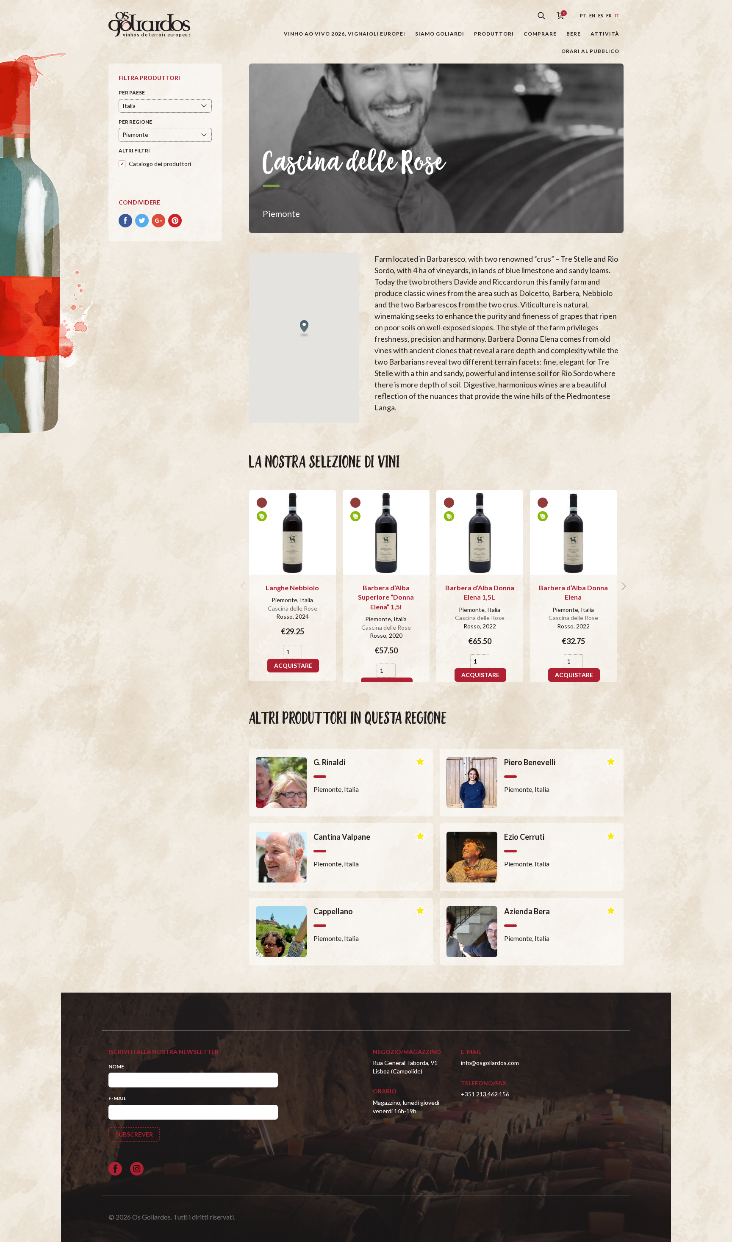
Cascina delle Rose (292, 608)
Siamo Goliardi (439, 33)
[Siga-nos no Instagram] (137, 1169)
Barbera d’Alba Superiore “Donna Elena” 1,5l (386, 597)
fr (609, 15)
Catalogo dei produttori (160, 163)
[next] (622, 586)
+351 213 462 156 (485, 1094)
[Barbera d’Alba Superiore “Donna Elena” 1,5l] (386, 532)
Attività (605, 33)
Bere (573, 33)
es (600, 15)
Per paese (132, 92)
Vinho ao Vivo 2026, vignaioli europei (344, 33)
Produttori (494, 33)
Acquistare (293, 665)
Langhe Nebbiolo (292, 588)
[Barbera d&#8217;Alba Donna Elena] (573, 532)
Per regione (135, 122)
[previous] (244, 586)
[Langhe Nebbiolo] (292, 532)
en (592, 15)
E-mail (117, 1098)
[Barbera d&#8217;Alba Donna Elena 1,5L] (479, 532)
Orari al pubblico (590, 51)
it (617, 15)
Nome (116, 1066)
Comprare (540, 33)
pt (583, 15)
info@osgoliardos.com (490, 1062)
